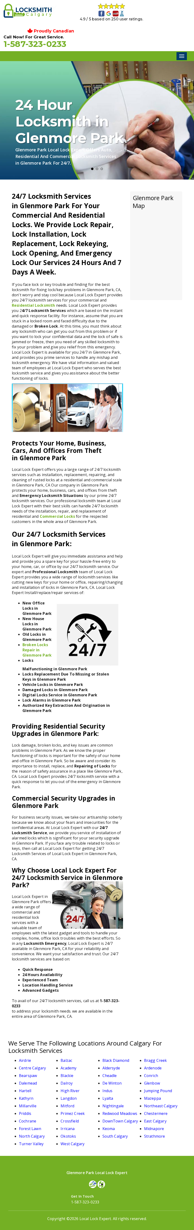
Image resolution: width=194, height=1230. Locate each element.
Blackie (67, 1075)
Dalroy (67, 1083)
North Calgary (32, 1136)
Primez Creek (73, 1113)
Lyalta (107, 1098)
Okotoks (68, 1136)
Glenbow (152, 1083)
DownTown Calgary (120, 1121)
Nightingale (113, 1105)
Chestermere (156, 1113)
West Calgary (72, 1143)
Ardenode (153, 1068)
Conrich (151, 1075)
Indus (107, 1090)
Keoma (108, 1128)
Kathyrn (26, 1098)
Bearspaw (28, 1075)
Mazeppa (152, 1098)
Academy (68, 1068)
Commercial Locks (57, 516)
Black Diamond (115, 1060)
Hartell (25, 1090)
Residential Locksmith (33, 305)
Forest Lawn (30, 1128)
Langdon (69, 1098)
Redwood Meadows (119, 1113)
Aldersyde (111, 1068)
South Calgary (115, 1136)
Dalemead (28, 1083)
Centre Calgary (32, 1068)
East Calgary (155, 1121)
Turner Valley (31, 1143)
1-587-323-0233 (35, 44)
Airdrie (25, 1060)
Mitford (67, 1105)
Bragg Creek (155, 1060)
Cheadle (109, 1075)
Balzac (66, 1060)
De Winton (112, 1083)
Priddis (25, 1113)
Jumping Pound (158, 1090)
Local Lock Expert (95, 1218)
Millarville (27, 1105)
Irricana (68, 1128)
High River (70, 1090)
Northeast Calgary (161, 1105)
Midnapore (154, 1128)
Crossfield (70, 1121)
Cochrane (27, 1121)
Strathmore (154, 1136)
